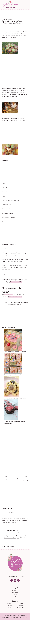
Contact (15, 594)
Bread (9, 608)
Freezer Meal (20, 608)
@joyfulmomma (8, 294)
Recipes (10, 19)
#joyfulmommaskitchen (15, 297)
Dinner (9, 603)
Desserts (4, 19)
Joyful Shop (15, 590)
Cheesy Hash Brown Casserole (22, 479)
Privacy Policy (7, 615)
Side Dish (21, 605)
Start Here (15, 592)
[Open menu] (28, 4)
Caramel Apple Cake (16, 282)
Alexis (4, 23)
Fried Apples (5, 478)
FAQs (15, 596)
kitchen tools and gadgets (11, 538)
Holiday (21, 603)
